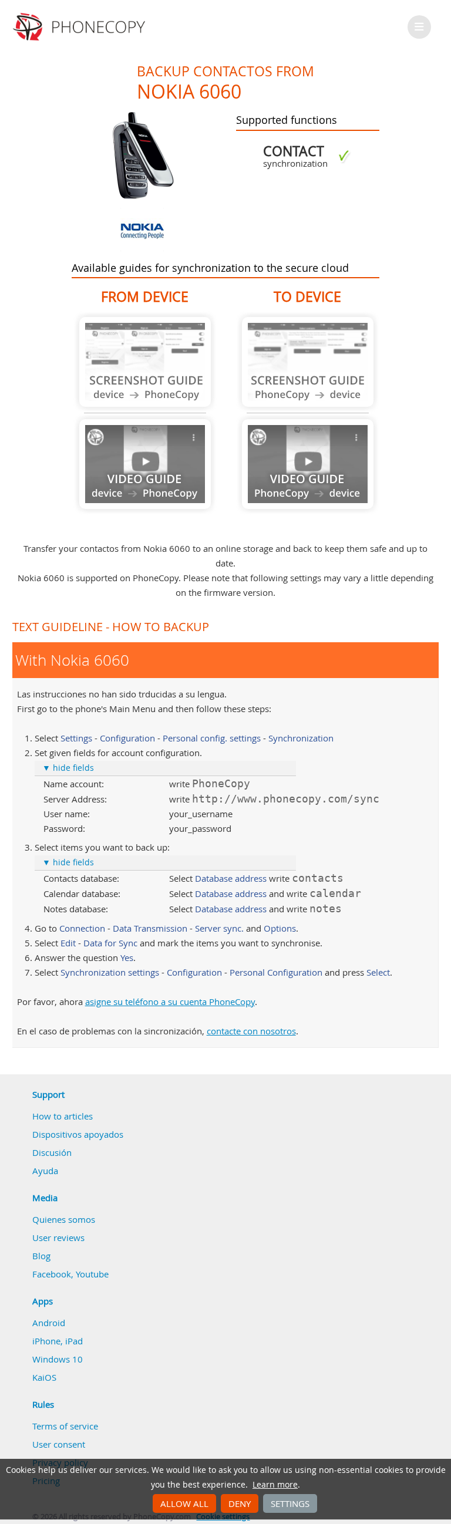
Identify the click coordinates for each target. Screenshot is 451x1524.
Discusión (52, 1152)
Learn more (275, 1484)
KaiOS (44, 1377)
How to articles (62, 1116)
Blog (41, 1256)
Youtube (92, 1274)
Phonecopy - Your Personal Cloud (80, 27)
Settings (290, 1503)
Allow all (184, 1503)
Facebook (51, 1274)
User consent (58, 1444)
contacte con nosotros (251, 1031)
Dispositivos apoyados (77, 1134)
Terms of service (65, 1426)
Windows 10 (57, 1359)
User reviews (58, 1237)
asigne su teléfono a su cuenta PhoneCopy (170, 1001)
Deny (239, 1503)
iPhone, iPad (57, 1341)
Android (48, 1323)
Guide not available (145, 362)
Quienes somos (63, 1219)
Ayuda (45, 1170)
